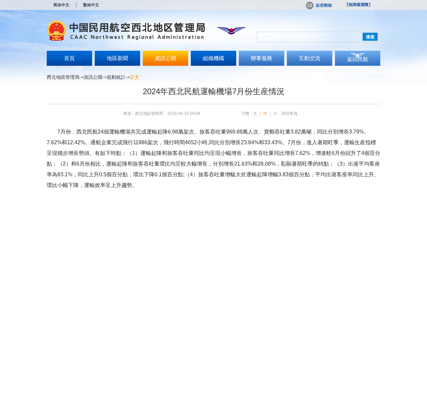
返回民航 (357, 59)
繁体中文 (91, 5)
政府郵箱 (324, 5)
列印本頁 (290, 113)
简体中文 (61, 5)
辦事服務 (261, 58)
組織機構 (213, 58)
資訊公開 (165, 58)
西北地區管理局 (63, 77)
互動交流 (309, 58)
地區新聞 (117, 58)
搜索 (370, 36)
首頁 (69, 58)
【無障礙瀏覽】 (359, 4)
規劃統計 (116, 77)
